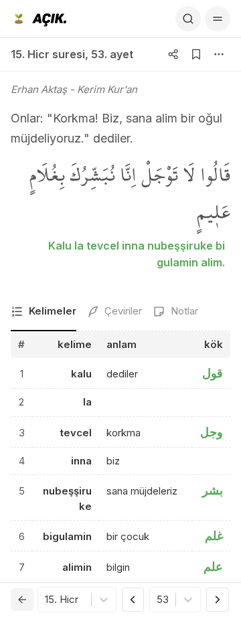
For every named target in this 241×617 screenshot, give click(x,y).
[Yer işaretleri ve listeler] (196, 54)
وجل (211, 432)
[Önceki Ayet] (133, 600)
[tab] (43, 312)
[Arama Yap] (188, 18)
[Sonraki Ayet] (217, 600)
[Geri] (22, 599)
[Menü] (217, 18)
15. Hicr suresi (48, 54)
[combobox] (46, 600)
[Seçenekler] (219, 54)
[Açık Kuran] (38, 19)
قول (212, 373)
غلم (214, 536)
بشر (212, 490)
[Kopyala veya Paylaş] (173, 54)
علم (213, 566)
